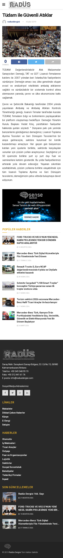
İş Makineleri (8, 443)
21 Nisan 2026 (23, 293)
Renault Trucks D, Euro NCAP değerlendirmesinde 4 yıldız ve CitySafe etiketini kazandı (37, 269)
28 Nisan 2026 (23, 277)
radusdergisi (13, 22)
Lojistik (6, 459)
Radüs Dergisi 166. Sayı (31, 493)
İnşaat (5, 479)
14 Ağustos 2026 (24, 247)
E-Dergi (6, 420)
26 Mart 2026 (23, 325)
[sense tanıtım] (6, 547)
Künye (5, 417)
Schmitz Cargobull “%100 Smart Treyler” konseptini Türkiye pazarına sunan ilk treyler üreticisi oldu (37, 286)
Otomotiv (7, 439)
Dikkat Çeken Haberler (13, 413)
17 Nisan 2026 (23, 306)
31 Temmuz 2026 (24, 260)
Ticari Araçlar (9, 447)
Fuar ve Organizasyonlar (14, 455)
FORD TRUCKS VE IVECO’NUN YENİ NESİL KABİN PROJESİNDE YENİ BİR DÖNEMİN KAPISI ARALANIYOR (37, 240)
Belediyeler (8, 471)
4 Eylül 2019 (31, 22)
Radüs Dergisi (15, 552)
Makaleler (7, 409)
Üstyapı (6, 451)
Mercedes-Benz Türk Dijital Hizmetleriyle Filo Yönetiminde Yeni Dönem (37, 523)
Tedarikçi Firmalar (11, 475)
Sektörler (7, 463)
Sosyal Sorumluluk (11, 467)
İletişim (6, 424)
